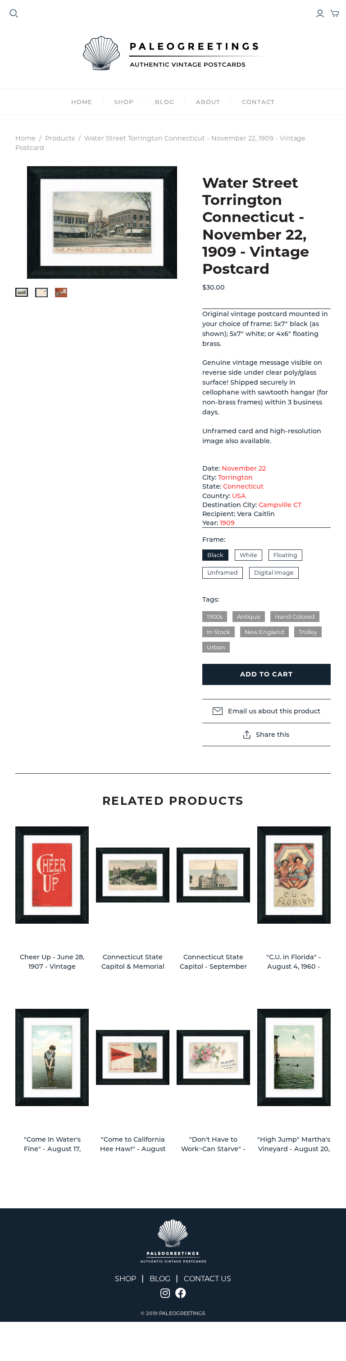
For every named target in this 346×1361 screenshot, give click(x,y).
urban (216, 647)
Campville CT (280, 505)
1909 (227, 523)
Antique (248, 616)
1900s (215, 616)
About (208, 101)
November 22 (244, 468)
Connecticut (243, 486)
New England (264, 632)
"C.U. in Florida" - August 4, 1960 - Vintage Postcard (294, 966)
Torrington (235, 477)
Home (81, 101)
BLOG (164, 101)
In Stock (218, 632)
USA (239, 496)
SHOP (123, 101)
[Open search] (13, 13)
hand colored (295, 616)
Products (60, 138)
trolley (308, 632)
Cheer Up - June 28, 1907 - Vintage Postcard (52, 966)
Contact (258, 101)
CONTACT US (207, 1279)
